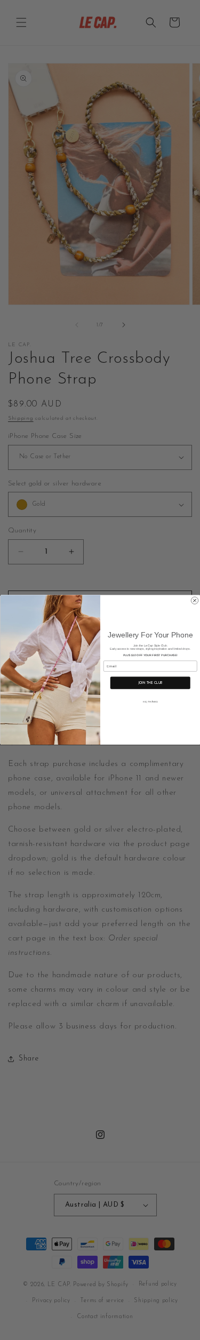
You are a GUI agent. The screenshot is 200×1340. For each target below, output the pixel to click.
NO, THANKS (149, 702)
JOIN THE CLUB (150, 683)
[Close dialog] (194, 600)
